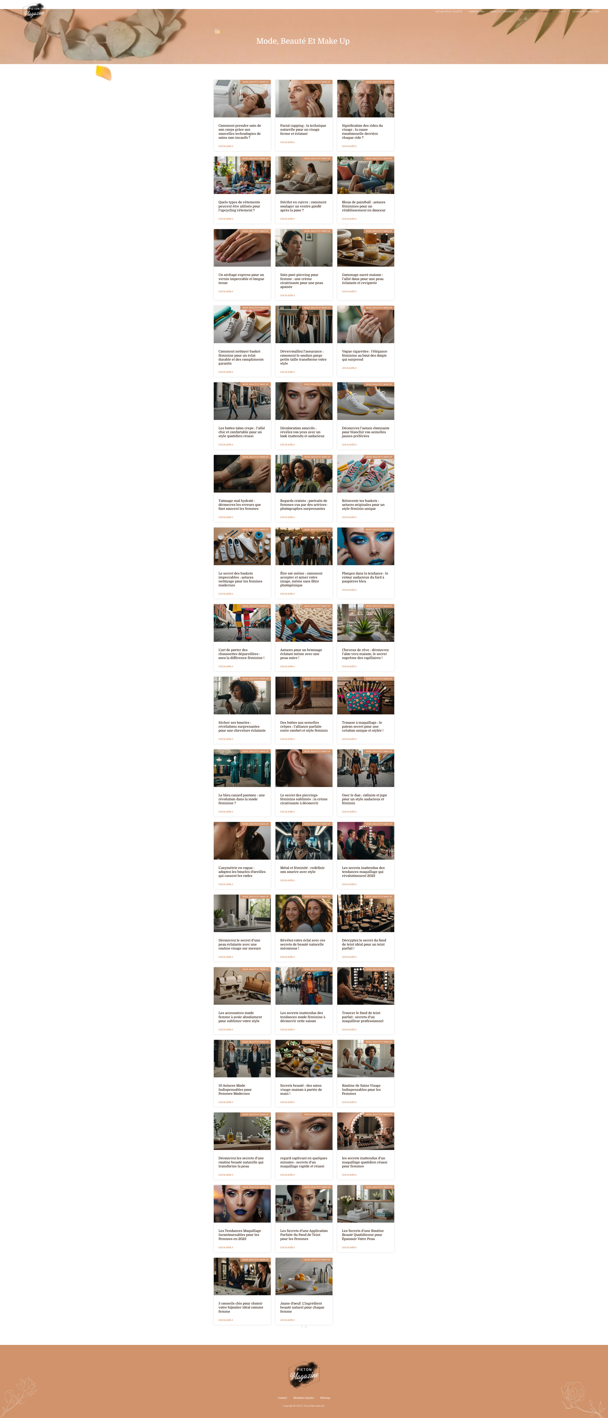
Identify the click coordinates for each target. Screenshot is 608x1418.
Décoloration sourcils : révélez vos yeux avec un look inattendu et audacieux (302, 432)
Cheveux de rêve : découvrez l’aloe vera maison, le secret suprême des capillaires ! (365, 654)
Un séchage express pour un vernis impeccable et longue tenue (241, 279)
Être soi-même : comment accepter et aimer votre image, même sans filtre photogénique (301, 579)
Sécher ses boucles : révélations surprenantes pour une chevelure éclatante (242, 726)
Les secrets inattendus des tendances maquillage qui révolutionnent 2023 (363, 872)
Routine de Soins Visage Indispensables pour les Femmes (361, 1089)
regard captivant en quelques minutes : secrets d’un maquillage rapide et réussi (303, 1162)
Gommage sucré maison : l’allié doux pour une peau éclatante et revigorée (362, 279)
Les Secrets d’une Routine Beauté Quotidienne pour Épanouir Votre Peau (363, 1235)
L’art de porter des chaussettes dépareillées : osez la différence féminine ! (241, 654)
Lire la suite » (225, 145)
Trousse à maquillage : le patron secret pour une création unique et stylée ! (362, 726)
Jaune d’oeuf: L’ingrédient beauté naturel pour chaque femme (302, 1307)
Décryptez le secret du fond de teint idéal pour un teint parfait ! (364, 944)
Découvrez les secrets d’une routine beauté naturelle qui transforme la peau (241, 1162)
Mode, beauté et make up (537, 11)
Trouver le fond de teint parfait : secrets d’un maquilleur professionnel (362, 1017)
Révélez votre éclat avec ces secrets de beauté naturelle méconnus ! (302, 944)
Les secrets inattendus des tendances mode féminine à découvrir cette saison (302, 1017)
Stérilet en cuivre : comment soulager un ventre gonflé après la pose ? (303, 206)
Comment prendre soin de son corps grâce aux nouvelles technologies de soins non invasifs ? (239, 132)
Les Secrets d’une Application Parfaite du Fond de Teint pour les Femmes (304, 1235)
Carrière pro (476, 11)
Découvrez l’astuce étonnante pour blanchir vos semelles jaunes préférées (366, 432)
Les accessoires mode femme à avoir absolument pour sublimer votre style (240, 1017)
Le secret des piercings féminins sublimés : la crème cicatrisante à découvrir (304, 799)
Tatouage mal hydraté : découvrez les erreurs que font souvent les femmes (239, 505)
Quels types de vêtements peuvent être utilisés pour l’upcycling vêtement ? (239, 206)
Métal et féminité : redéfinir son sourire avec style (302, 870)
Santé (562, 11)
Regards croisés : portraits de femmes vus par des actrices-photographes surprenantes (304, 505)
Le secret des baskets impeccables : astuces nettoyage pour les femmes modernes (240, 579)
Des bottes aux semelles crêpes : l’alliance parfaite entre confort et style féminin (304, 726)
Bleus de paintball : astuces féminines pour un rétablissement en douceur (364, 206)
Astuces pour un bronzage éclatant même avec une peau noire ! (301, 654)
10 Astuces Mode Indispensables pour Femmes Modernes (235, 1089)
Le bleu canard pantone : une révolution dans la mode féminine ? (241, 799)
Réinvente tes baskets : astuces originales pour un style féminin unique (363, 505)
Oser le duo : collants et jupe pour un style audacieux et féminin (364, 799)
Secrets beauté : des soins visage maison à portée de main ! (301, 1089)
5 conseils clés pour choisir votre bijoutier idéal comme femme (240, 1307)
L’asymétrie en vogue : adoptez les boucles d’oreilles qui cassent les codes (242, 872)
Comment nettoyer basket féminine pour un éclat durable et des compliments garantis (241, 357)
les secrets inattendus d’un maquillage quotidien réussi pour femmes (364, 1162)
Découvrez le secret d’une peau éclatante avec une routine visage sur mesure (239, 944)
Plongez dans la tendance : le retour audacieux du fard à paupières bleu (365, 577)
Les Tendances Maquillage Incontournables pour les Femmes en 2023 (239, 1235)
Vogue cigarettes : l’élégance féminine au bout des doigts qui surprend (364, 355)
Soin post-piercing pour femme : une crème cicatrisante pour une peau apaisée (301, 281)
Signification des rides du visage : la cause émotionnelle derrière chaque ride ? (362, 132)
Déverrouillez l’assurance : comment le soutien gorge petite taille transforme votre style (303, 357)
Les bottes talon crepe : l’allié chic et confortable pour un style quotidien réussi (241, 432)
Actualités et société (448, 11)
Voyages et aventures (585, 11)
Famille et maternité (503, 11)
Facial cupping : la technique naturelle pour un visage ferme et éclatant (303, 129)
